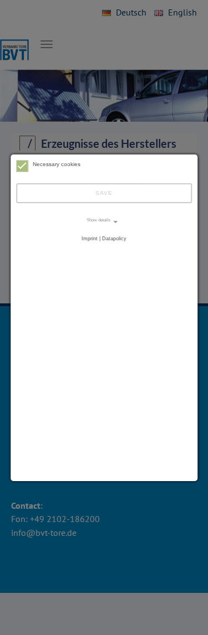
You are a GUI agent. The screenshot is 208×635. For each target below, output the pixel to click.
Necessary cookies (56, 164)
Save (104, 193)
